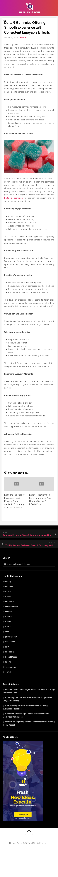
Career (8, 591)
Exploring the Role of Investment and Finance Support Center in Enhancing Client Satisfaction (14, 501)
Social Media (11, 657)
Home (8, 627)
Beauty (8, 581)
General (8, 617)
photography (11, 637)
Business (9, 586)
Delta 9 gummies (13, 198)
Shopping (9, 652)
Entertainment (11, 607)
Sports (8, 662)
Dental (8, 596)
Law (7, 632)
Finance (8, 612)
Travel (8, 672)
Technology (10, 667)
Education (9, 601)
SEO (7, 647)
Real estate (10, 642)
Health (23, 37)
